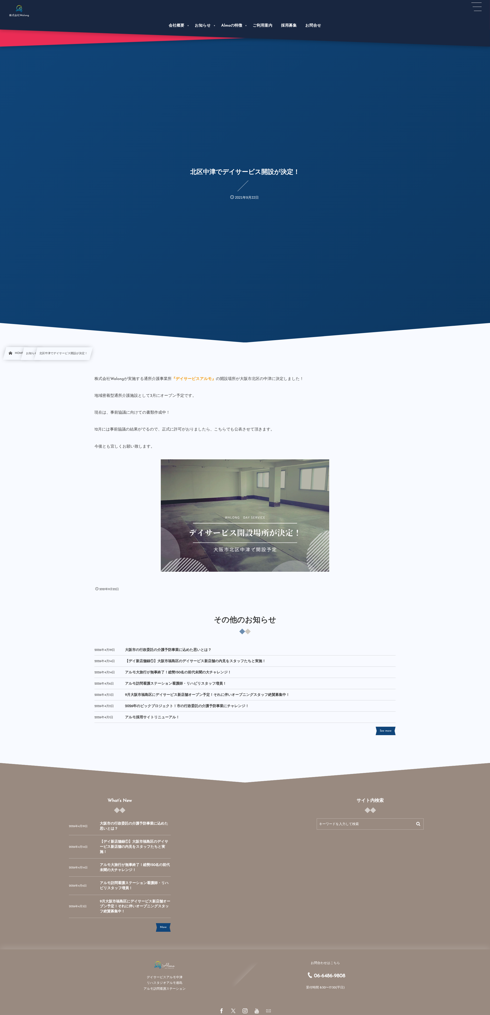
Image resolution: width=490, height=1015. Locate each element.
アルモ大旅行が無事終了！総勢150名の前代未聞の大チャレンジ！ (178, 672)
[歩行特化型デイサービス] (19, 8)
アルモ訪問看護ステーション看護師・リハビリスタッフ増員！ (175, 684)
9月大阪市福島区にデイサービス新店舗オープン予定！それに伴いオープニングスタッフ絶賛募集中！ (207, 695)
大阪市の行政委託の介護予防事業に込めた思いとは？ (168, 650)
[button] (476, 7)
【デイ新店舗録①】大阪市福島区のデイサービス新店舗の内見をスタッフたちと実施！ (195, 661)
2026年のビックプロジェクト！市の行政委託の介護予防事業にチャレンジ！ (187, 706)
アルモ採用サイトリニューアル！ (152, 717)
